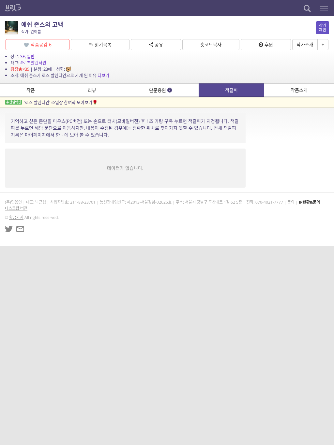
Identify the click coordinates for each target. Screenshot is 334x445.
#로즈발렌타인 (33, 62)
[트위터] (9, 229)
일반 (31, 56)
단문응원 (160, 90)
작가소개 (304, 44)
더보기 (103, 75)
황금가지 (16, 217)
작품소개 (299, 90)
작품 (30, 90)
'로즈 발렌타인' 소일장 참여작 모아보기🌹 (52, 102)
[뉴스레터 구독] (20, 229)
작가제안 (322, 28)
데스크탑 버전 (16, 208)
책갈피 (231, 90)
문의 (291, 202)
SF (22, 56)
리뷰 (92, 90)
